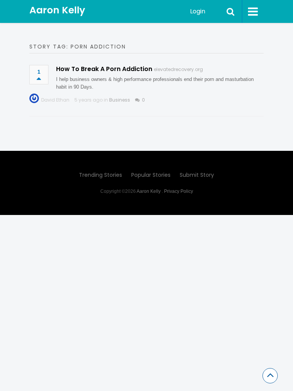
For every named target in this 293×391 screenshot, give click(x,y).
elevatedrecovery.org (178, 69)
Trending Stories (100, 175)
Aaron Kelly (57, 10)
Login (197, 11)
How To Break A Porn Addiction (104, 69)
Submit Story (197, 175)
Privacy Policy (178, 191)
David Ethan (55, 100)
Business (119, 100)
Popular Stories (151, 175)
